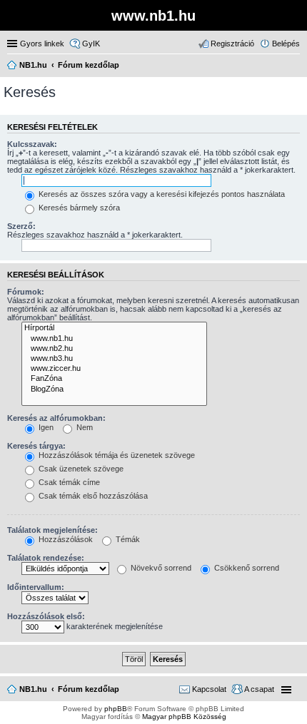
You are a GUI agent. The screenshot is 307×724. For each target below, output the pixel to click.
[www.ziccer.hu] (114, 369)
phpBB (115, 709)
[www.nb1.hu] (114, 339)
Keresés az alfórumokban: (56, 418)
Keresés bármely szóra (78, 207)
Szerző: (21, 226)
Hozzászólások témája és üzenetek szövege (115, 455)
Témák (127, 539)
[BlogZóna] (114, 389)
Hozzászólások (64, 539)
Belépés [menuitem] (286, 43)
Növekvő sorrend (160, 568)
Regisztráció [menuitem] (232, 43)
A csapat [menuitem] (259, 689)
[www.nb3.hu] (114, 359)
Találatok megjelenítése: (52, 530)
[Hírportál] (114, 328)
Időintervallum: (35, 587)
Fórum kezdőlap (88, 689)
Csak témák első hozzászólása (92, 495)
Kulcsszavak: (32, 144)
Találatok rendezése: (45, 558)
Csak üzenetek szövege (80, 468)
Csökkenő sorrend (245, 568)
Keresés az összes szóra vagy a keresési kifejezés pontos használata (160, 194)
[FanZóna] (114, 379)
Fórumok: (25, 291)
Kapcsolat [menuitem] (209, 689)
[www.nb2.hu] (114, 349)
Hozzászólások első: (46, 616)
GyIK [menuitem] (91, 43)
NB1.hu (33, 689)
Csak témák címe (68, 482)
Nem (83, 427)
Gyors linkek (42, 43)
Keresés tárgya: (36, 446)
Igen (45, 427)
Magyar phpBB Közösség (184, 716)
